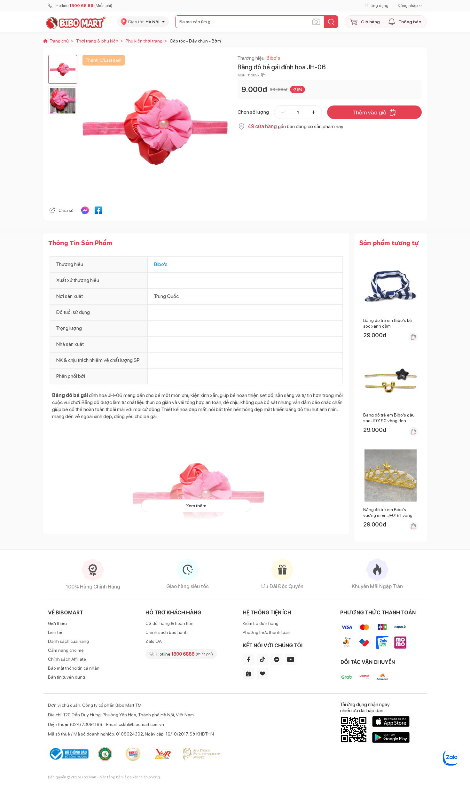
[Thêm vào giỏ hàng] (413, 336)
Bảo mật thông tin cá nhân (73, 668)
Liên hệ (55, 632)
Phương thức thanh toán (266, 632)
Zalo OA (153, 641)
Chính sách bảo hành (166, 632)
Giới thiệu (57, 623)
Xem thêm (196, 505)
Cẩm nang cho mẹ (66, 650)
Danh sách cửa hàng (68, 641)
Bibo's (273, 58)
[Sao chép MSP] (263, 75)
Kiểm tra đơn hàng (260, 623)
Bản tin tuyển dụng (66, 677)
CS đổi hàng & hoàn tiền (169, 623)
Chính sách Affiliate (67, 659)
